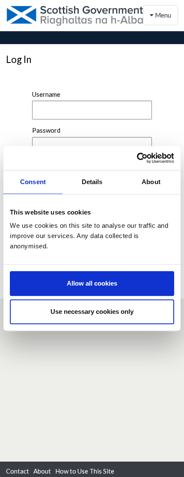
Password (46, 130)
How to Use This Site (84, 471)
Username (46, 94)
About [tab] (151, 181)
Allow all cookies (92, 283)
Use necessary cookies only (92, 311)
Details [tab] (92, 181)
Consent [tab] (33, 181)
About (42, 471)
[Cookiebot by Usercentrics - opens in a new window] (136, 158)
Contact (17, 471)
